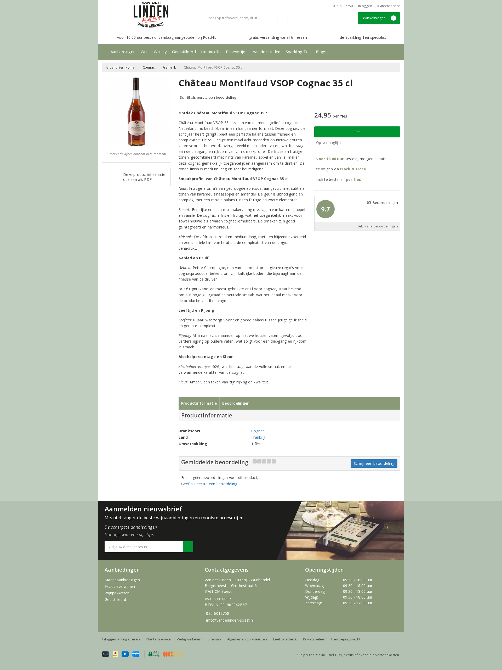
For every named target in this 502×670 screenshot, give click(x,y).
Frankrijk (169, 67)
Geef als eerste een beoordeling (209, 483)
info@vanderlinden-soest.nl (230, 620)
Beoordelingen (235, 403)
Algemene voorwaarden (247, 639)
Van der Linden (267, 51)
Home (130, 67)
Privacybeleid (314, 639)
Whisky (160, 51)
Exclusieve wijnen (120, 586)
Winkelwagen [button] (379, 17)
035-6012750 (217, 613)
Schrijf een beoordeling (374, 463)
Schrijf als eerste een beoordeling (208, 97)
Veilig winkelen (189, 639)
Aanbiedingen (123, 51)
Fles (357, 131)
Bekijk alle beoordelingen (377, 226)
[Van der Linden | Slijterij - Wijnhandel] (151, 14)
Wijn (145, 51)
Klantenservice (388, 6)
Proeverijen (237, 51)
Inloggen (365, 6)
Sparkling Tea (298, 51)
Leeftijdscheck (285, 639)
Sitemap (214, 639)
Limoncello (211, 51)
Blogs (321, 51)
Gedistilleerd (184, 51)
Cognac (149, 67)
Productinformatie (199, 403)
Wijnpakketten (117, 592)
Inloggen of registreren (121, 639)
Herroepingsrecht (345, 639)
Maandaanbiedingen (122, 579)
